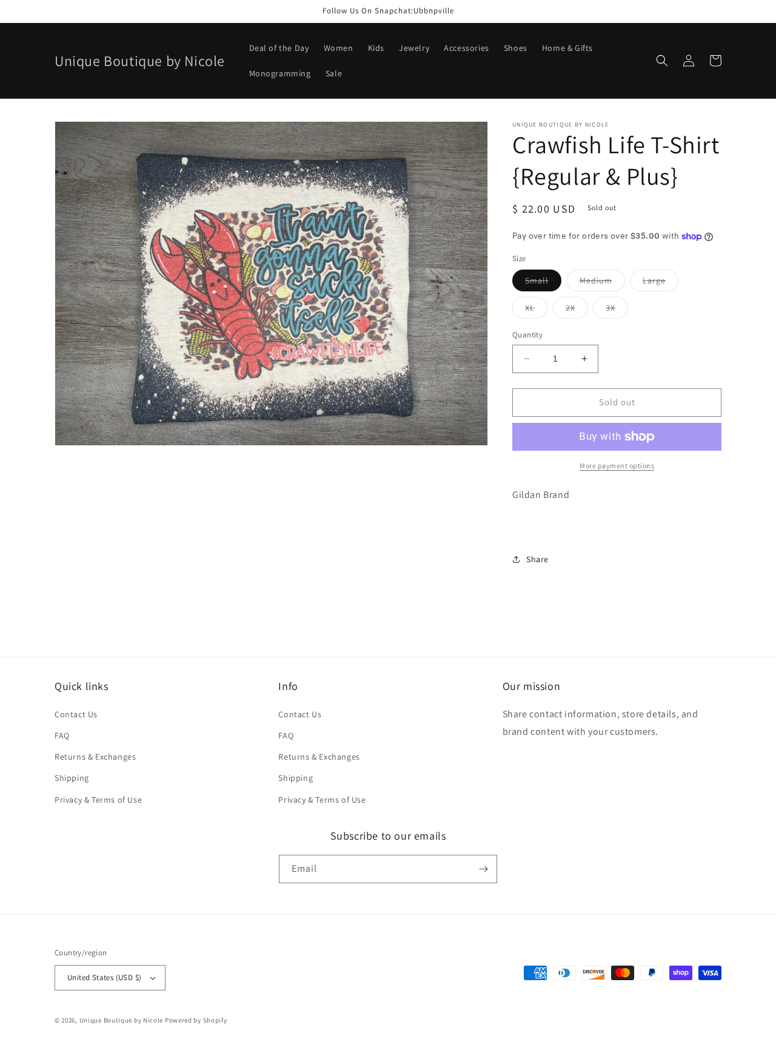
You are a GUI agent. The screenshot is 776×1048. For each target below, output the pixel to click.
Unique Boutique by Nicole (122, 1020)
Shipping (72, 777)
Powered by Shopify (196, 1020)
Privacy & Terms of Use (98, 799)
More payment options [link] (617, 465)
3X (617, 310)
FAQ (62, 735)
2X (577, 310)
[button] (662, 60)
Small (543, 282)
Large (660, 282)
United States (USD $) (104, 977)
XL (536, 310)
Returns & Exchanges (95, 756)
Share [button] (537, 559)
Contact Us (76, 714)
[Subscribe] (483, 869)
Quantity (527, 335)
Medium (602, 282)
